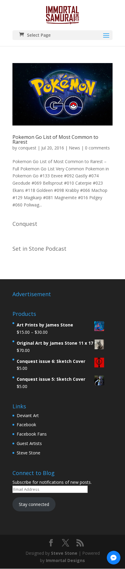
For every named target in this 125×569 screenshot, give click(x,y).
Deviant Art (28, 415)
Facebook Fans (32, 434)
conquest (27, 148)
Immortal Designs (65, 560)
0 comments (97, 148)
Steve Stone (28, 453)
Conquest (24, 223)
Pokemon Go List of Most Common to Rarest (55, 139)
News (74, 148)
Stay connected (34, 504)
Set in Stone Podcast (39, 248)
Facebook (26, 424)
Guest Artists (29, 443)
